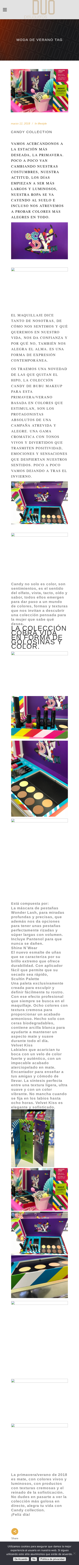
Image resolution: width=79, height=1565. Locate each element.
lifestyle (42, 123)
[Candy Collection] (39, 90)
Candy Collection (31, 132)
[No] (74, 1553)
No (33, 1559)
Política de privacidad (52, 1559)
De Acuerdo (21, 1559)
